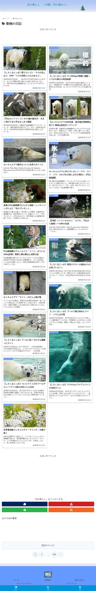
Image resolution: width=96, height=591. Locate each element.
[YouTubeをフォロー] (71, 504)
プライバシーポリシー (24, 583)
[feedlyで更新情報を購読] (25, 510)
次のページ (48, 545)
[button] (89, 408)
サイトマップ (71, 583)
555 (54, 554)
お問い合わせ (79, 580)
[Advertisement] (48, 36)
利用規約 (48, 580)
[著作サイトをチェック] (25, 504)
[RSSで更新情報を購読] (71, 510)
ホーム (16, 580)
